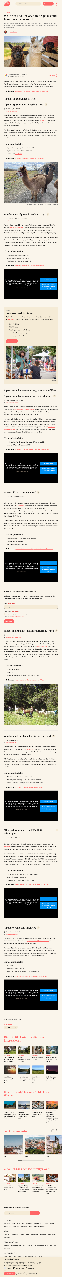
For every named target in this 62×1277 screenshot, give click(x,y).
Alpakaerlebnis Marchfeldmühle (38, 941)
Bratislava (24, 1226)
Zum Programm (11, 341)
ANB (55, 1245)
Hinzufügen (52, 75)
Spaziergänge (42, 646)
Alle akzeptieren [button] (9, 1273)
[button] (46, 104)
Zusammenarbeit (16, 1245)
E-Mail (9, 603)
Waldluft (7, 846)
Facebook (18, 154)
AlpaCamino (20, 505)
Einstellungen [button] (31, 1273)
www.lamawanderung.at (12, 402)
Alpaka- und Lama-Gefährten (24, 409)
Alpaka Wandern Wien (16, 227)
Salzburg (29, 1223)
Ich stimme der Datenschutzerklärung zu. (17, 614)
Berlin (52, 1223)
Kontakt (29, 1245)
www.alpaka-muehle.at (12, 934)
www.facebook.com (11, 111)
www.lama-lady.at (11, 742)
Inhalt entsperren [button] (48, 279)
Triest (30, 1226)
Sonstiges (7, 1237)
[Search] (17, 4)
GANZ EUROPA (7, 1226)
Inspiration (7, 12)
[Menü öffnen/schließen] (56, 4)
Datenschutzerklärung (18, 616)
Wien (13, 1223)
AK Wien (11, 319)
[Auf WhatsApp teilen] (5, 1027)
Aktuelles (34, 1110)
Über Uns (6, 1245)
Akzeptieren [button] (21, 1273)
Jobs (24, 1245)
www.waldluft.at (10, 840)
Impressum (7, 1248)
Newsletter (49, 3)
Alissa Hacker (13, 32)
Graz (18, 1223)
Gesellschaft (52, 1234)
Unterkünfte (34, 1234)
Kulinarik (6, 1234)
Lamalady (29, 749)
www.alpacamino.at (11, 499)
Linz (23, 1223)
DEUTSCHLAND (37, 1223)
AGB (51, 1245)
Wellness (43, 1234)
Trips (27, 1234)
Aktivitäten (14, 1234)
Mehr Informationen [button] (22, 288)
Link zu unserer (14, 616)
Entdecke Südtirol (39, 1226)
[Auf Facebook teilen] (12, 1027)
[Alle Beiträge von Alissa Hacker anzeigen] (5, 32)
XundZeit (43, 120)
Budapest (16, 1226)
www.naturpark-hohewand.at (14, 637)
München (45, 1223)
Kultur (22, 1234)
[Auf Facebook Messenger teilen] (9, 1027)
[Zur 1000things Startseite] (7, 3)
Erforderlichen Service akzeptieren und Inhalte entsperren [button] (48, 286)
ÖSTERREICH (7, 1223)
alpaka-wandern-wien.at (12, 221)
